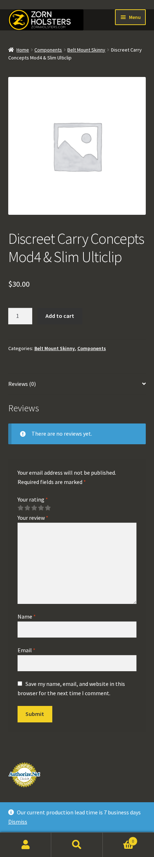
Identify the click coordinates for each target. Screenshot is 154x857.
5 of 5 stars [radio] (47, 508)
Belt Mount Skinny (86, 50)
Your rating (33, 499)
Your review (33, 517)
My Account (25, 845)
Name (27, 616)
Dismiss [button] (17, 821)
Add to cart (59, 315)
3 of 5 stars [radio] (34, 508)
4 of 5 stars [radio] (41, 508)
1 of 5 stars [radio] (20, 508)
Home (22, 50)
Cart (118, 838)
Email (26, 650)
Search (76, 845)
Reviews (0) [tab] (22, 383)
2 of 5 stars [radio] (27, 508)
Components (48, 50)
